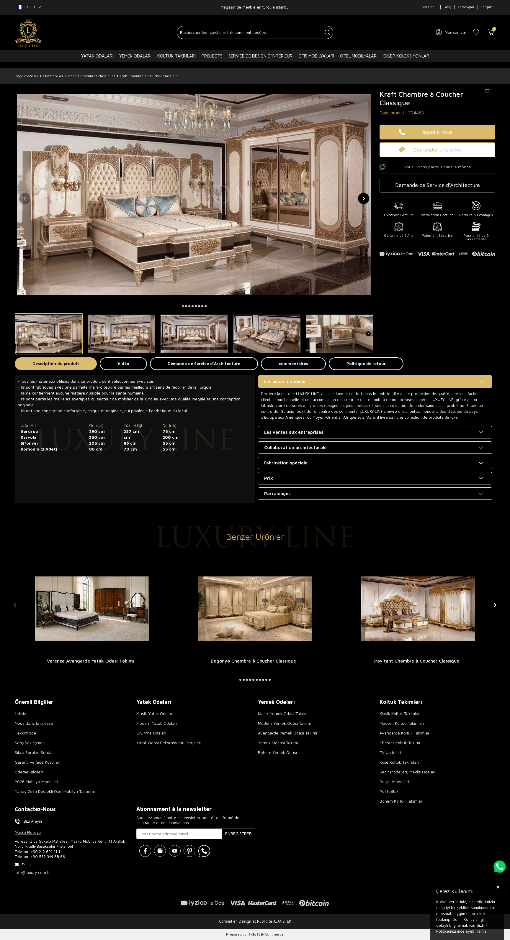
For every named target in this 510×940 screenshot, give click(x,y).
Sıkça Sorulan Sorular (34, 752)
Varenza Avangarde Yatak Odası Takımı (90, 660)
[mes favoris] (476, 32)
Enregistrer (238, 833)
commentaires (293, 363)
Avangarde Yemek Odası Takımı (287, 732)
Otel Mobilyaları (358, 55)
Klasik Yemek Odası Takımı (282, 713)
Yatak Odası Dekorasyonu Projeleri (168, 742)
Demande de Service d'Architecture (204, 363)
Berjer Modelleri (394, 781)
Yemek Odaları (135, 55)
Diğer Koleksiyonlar (406, 55)
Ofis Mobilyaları (316, 55)
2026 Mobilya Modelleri (36, 781)
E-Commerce (272, 934)
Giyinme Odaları (151, 732)
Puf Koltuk (389, 791)
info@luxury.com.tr (32, 872)
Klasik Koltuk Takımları (400, 713)
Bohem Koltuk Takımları (401, 800)
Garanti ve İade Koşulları (37, 762)
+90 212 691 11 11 (46, 851)
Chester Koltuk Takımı (400, 742)
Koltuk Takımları (176, 55)
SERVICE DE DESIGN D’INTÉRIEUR (260, 55)
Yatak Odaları (97, 55)
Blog (447, 7)
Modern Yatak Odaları (156, 723)
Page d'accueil (27, 76)
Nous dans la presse (34, 723)
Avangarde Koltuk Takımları (405, 732)
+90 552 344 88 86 (48, 856)
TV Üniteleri (390, 752)
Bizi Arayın (33, 821)
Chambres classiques (97, 76)
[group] (194, 194)
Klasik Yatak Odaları (154, 713)
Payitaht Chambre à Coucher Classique (416, 660)
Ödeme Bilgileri (29, 771)
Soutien (428, 7)
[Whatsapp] (204, 851)
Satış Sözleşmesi (30, 742)
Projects (212, 55)
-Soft (254, 934)
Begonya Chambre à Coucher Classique (253, 660)
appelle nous (437, 132)
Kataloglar (466, 7)
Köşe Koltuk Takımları (399, 762)
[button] (183, 306)
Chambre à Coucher (59, 76)
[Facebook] (145, 851)
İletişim (486, 7)
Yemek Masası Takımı (278, 742)
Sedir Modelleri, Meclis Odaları (407, 771)
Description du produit (55, 363)
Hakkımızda (25, 732)
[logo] (28, 32)
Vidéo (123, 363)
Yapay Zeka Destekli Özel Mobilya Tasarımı (55, 791)
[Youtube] (175, 851)
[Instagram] (160, 851)
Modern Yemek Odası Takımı (284, 723)
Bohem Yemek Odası (277, 752)
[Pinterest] (189, 851)
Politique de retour (366, 363)
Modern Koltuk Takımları (402, 723)
